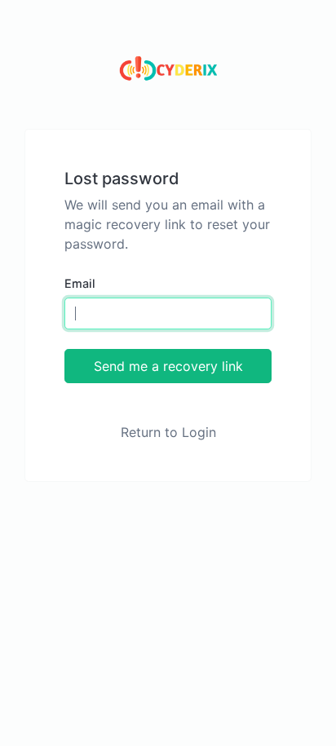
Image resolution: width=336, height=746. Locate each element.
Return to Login (168, 432)
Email (79, 283)
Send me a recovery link (168, 366)
